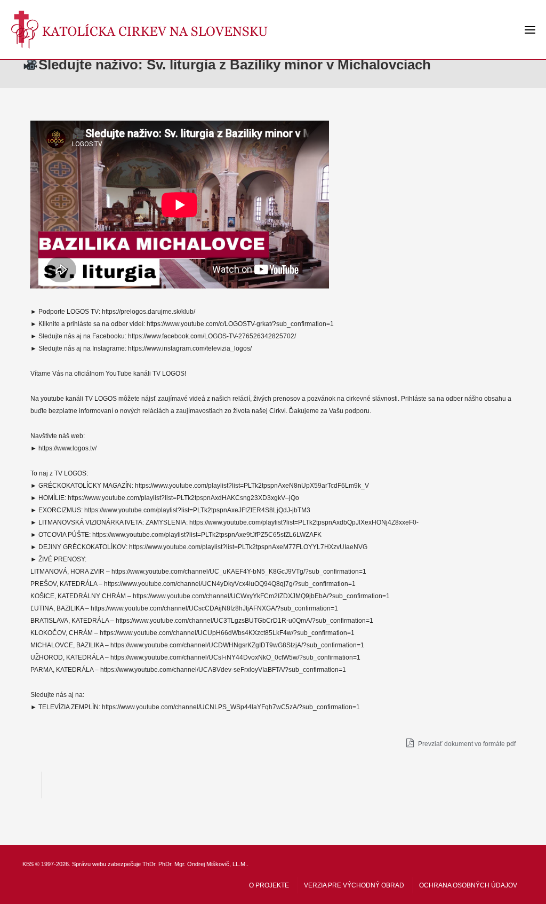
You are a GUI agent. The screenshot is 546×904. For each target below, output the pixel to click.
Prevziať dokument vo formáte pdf (466, 744)
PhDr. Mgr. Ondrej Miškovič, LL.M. (202, 864)
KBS (28, 864)
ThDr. (149, 864)
